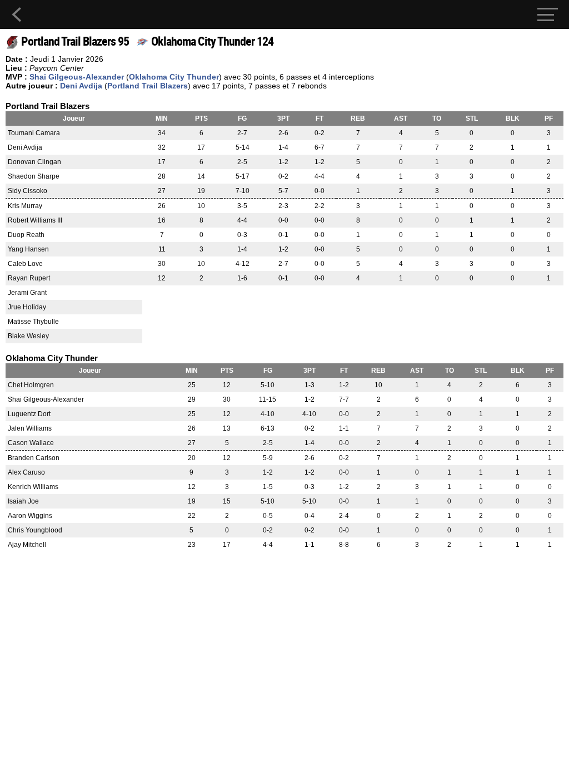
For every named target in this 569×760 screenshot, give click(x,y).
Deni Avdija (81, 85)
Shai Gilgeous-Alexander (76, 76)
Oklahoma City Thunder (174, 76)
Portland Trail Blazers (147, 85)
